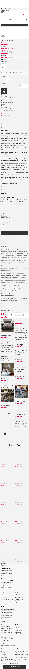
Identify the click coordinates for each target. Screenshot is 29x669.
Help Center (3, 592)
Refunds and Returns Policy (7, 599)
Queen (3, 67)
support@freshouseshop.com (8, 587)
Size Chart (3, 594)
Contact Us (17, 594)
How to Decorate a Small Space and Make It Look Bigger (6, 617)
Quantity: (3, 76)
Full (2, 65)
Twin (3, 63)
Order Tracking (4, 596)
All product (3, 42)
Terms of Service (19, 597)
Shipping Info (4, 597)
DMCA (16, 602)
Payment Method (19, 599)
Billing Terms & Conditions (21, 600)
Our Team (17, 592)
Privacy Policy (18, 596)
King (3, 69)
